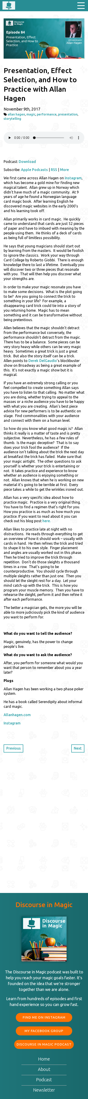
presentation (68, 114)
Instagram (73, 178)
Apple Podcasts (34, 170)
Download (27, 162)
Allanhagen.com (17, 715)
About (44, 1069)
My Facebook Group (44, 1031)
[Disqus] (44, 818)
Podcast (44, 1079)
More (64, 170)
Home (44, 1058)
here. (46, 521)
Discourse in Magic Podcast (44, 1044)
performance (47, 114)
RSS (54, 170)
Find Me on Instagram (44, 1017)
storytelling (12, 118)
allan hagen (16, 114)
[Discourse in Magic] (8, 5)
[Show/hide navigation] (81, 5)
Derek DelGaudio (42, 361)
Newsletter (44, 1089)
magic (30, 114)
